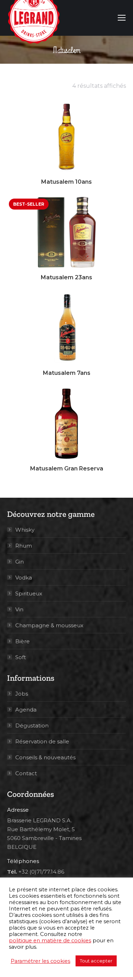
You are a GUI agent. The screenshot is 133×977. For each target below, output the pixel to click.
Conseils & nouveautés (45, 757)
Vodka (23, 577)
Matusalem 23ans (66, 277)
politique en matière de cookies (50, 940)
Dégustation (32, 725)
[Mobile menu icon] (121, 17)
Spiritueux (28, 593)
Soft (20, 657)
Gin (19, 561)
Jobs (21, 693)
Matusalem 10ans (66, 181)
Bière (22, 641)
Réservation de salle (42, 741)
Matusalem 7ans (66, 373)
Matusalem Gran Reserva (66, 468)
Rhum (23, 545)
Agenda (26, 709)
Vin (19, 609)
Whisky (24, 529)
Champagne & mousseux (49, 625)
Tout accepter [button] (96, 961)
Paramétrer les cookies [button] (40, 961)
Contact (26, 773)
